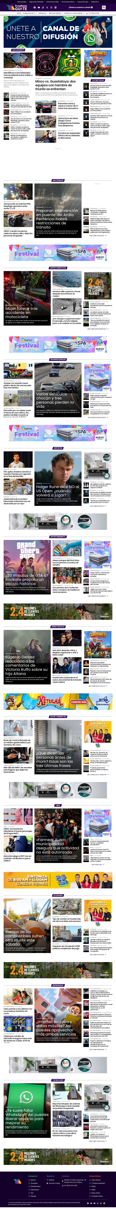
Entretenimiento (68, 2)
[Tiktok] (43, 7)
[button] (104, 7)
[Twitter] (91, 1203)
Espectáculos (82, 2)
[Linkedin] (55, 7)
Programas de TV (29, 13)
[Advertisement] (58, 162)
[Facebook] (35, 7)
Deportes (95, 2)
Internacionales (52, 2)
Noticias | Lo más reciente (73, 13)
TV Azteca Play (93, 13)
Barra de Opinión (55, 13)
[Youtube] (39, 7)
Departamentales (36, 2)
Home (19, 13)
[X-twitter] (47, 7)
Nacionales (21, 2)
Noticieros (42, 13)
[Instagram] (51, 7)
